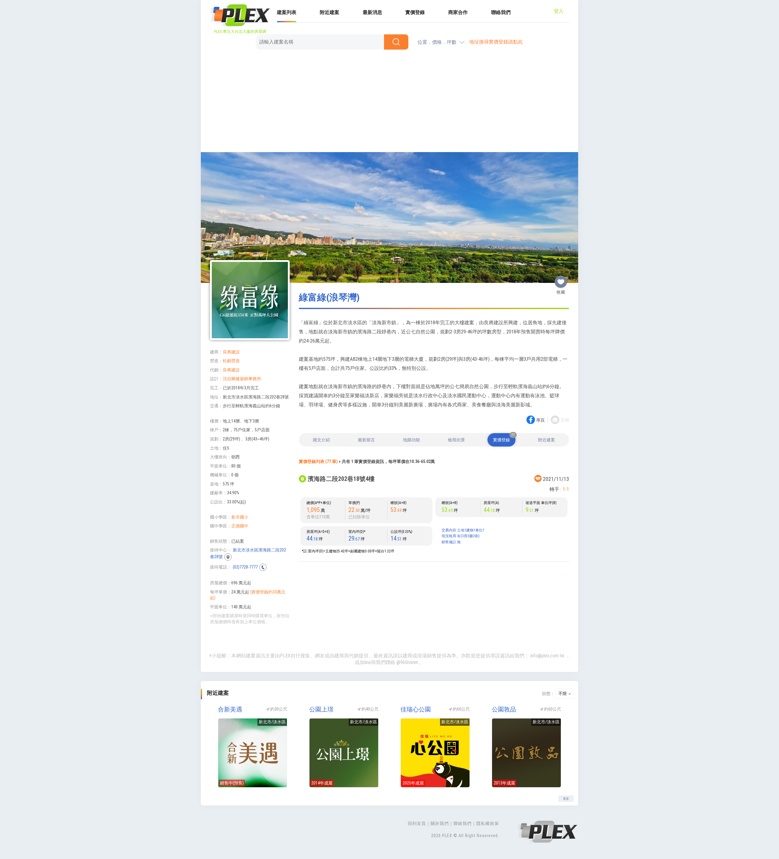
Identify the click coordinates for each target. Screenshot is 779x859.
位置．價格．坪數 (436, 42)
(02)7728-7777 (245, 567)
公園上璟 (321, 709)
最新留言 (366, 439)
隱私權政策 (487, 823)
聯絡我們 (501, 12)
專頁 (540, 420)
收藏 (561, 279)
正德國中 (239, 525)
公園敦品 (504, 709)
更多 (566, 798)
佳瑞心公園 (415, 709)
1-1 (566, 489)
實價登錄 (415, 12)
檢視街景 (456, 439)
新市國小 (239, 517)
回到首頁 (417, 823)
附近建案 (329, 12)
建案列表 (286, 12)
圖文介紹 (321, 439)
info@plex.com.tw (547, 656)
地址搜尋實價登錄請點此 (496, 42)
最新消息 (372, 12)
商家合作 (458, 12)
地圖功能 (411, 439)
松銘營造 (231, 360)
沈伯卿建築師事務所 (242, 378)
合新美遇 (230, 709)
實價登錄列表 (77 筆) (318, 461)
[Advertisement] (389, 101)
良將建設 (231, 352)
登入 (559, 11)
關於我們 (440, 823)
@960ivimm (407, 662)
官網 (565, 420)
